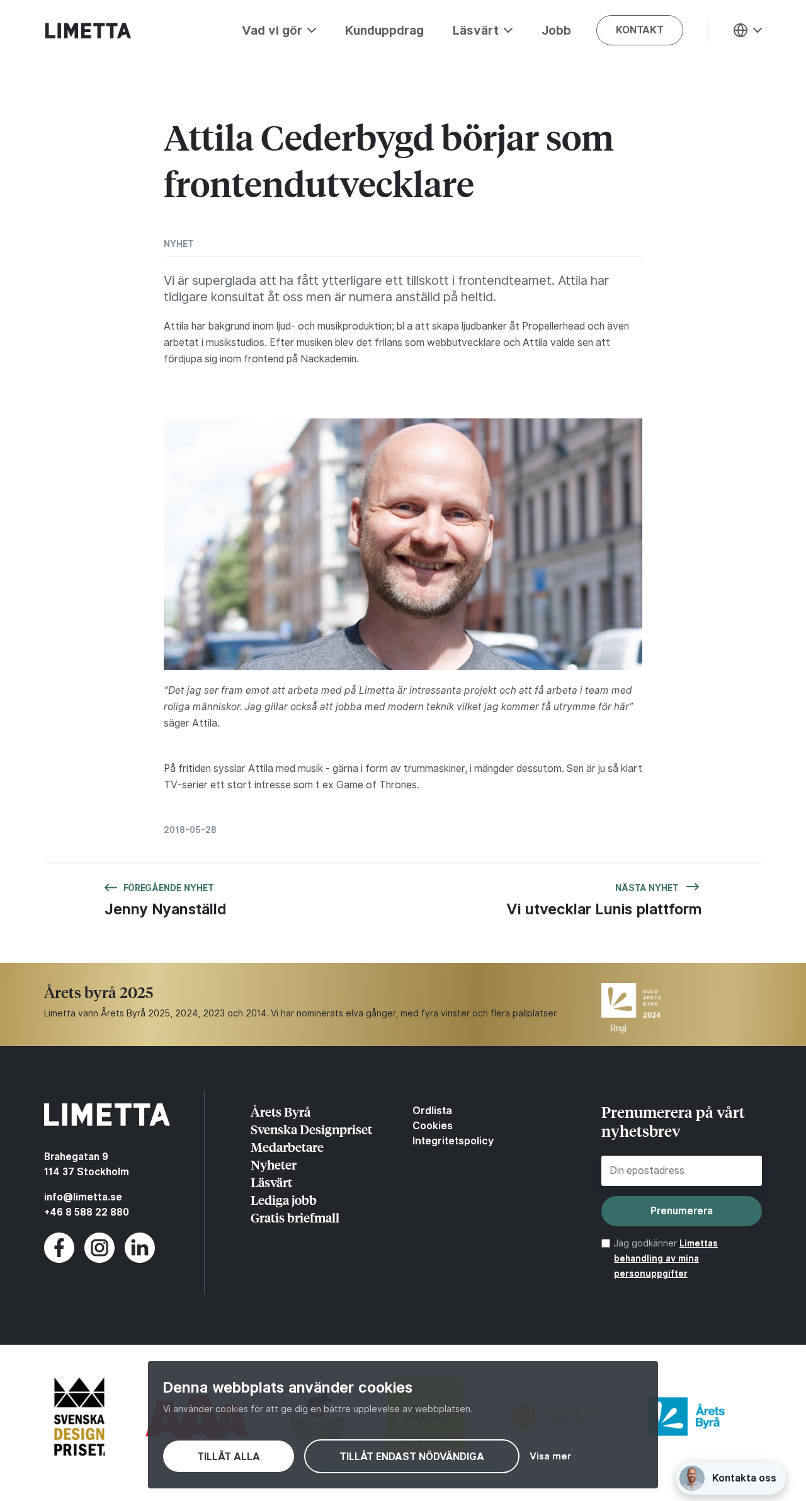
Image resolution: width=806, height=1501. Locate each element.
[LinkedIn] (140, 1259)
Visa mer (550, 1456)
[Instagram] (99, 1259)
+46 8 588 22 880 (86, 1212)
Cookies (432, 1125)
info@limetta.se (83, 1197)
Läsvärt (271, 1181)
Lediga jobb (284, 1199)
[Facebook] (59, 1259)
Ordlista (432, 1110)
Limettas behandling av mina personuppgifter (666, 1258)
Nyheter (274, 1164)
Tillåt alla (228, 1457)
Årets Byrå (280, 1111)
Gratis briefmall (295, 1217)
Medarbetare (287, 1146)
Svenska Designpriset (311, 1128)
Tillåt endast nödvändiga (411, 1457)
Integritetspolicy (453, 1140)
